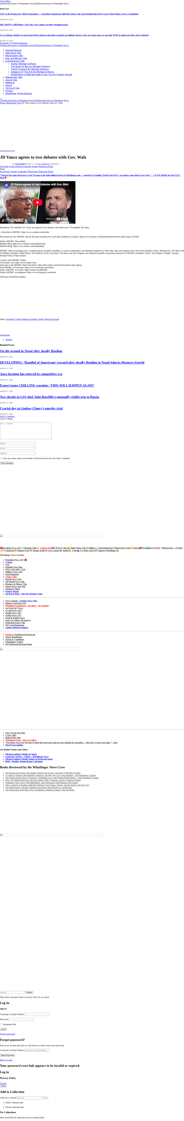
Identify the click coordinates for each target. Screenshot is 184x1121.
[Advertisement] (92, 128)
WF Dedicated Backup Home (18, 644)
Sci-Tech (154, 548)
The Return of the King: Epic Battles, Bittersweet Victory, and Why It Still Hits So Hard (42, 773)
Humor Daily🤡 (40, 550)
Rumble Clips (30, 548)
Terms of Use (12, 88)
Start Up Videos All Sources (18, 620)
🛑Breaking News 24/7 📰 (12, 548)
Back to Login (6, 1060)
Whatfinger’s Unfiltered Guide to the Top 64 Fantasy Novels (41, 74)
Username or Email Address (12, 1014)
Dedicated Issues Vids (15, 623)
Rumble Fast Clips (13, 567)
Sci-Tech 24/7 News (14, 608)
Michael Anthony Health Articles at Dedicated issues (29, 759)
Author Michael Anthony (23, 63)
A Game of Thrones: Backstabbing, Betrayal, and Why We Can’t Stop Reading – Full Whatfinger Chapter (50, 775)
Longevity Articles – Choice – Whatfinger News (27, 756)
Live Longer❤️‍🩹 (55, 550)
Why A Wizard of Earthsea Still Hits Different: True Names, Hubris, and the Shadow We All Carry (47, 785)
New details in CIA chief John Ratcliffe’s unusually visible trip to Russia (49, 397)
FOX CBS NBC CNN (15, 569)
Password (4, 1019)
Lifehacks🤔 (11, 550)
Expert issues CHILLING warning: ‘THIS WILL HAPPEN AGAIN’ (47, 385)
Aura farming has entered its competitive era (31, 374)
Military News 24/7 (14, 572)
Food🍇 (76, 550)
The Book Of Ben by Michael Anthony (30, 66)
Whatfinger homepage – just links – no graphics (27, 606)
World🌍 (146, 548)
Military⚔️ (93, 548)
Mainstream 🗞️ (169, 548)
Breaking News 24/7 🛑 (16, 560)
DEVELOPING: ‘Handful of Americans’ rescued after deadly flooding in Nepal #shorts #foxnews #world (72, 362)
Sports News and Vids (15, 586)
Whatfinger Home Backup (18, 93)
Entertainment (12, 574)
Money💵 (119, 548)
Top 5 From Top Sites (15, 733)
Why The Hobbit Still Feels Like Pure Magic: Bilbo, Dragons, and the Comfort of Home (43, 780)
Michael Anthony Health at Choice (21, 754)
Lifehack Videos (12, 589)
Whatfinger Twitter (14, 642)
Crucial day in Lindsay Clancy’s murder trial (31, 408)
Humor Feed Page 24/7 (15, 603)
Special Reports (13, 50)
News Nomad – (21, 601)
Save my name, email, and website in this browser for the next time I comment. (36, 458)
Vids (7, 565)
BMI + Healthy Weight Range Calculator (24, 761)
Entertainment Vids (15, 61)
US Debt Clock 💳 (88, 550)
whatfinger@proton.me (20, 634)
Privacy (9, 90)
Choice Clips (11, 577)
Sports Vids (11, 80)
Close (3, 1086)
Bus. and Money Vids (16, 58)
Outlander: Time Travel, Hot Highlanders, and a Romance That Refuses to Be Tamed (41, 783)
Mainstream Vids (13, 77)
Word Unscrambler (14, 745)
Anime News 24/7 (13, 615)
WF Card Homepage (14, 625)
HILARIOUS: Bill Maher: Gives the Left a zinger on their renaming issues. (34, 24)
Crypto (127, 548)
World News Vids (14, 55)
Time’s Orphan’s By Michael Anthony (30, 69)
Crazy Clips (10, 735)
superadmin (20, 164)
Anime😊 (67, 550)
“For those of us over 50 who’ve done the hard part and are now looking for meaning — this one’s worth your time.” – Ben (61, 742)
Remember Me (9, 1024)
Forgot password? (7, 1034)
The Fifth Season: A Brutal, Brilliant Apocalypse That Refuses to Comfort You (38, 787)
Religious (9, 82)
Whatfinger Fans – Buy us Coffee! (21, 740)
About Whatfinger (13, 637)
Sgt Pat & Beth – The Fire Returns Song (23, 594)
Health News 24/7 (13, 613)
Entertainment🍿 (107, 548)
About (8, 85)
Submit (29, 992)
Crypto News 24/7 (13, 610)
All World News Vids (15, 582)
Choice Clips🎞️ (47, 548)
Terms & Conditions (14, 639)
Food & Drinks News (15, 618)
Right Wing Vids (13, 53)
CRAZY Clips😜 (62, 548)
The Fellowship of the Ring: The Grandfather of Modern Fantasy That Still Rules (39, 790)
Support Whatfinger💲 (108, 550)
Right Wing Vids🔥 (79, 548)
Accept (3, 1083)
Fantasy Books (12, 591)
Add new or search (8, 1098)
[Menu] (1, 98)
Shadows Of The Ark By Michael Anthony (32, 71)
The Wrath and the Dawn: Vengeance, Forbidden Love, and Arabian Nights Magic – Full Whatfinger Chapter (52, 778)
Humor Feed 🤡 (25, 550)
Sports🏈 (137, 548)
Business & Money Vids (16, 584)
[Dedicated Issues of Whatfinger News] (34, 45)
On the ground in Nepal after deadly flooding (31, 351)
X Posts (8, 562)
